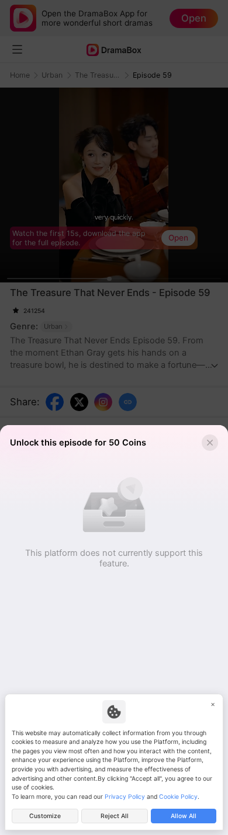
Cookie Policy (178, 797)
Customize (45, 816)
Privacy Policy (125, 797)
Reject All (115, 816)
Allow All (183, 816)
